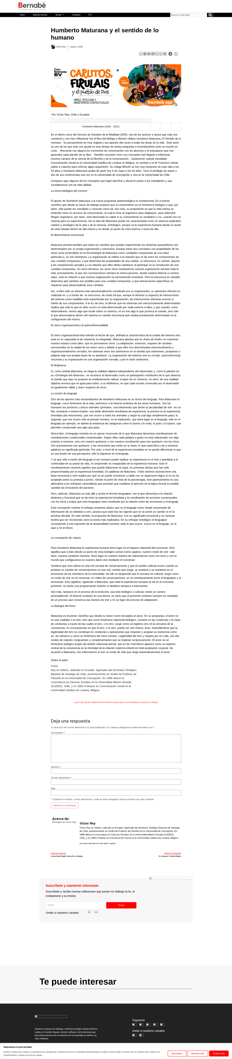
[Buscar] (210, 15)
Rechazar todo (197, 1053)
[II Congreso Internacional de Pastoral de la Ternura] (116, 85)
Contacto (76, 15)
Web (53, 788)
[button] (141, 54)
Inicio (22, 15)
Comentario (58, 733)
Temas (58, 15)
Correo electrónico (61, 778)
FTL (90, 15)
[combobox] (188, 15)
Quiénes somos (40, 15)
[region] (116, 1051)
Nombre (56, 767)
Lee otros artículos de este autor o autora (97, 843)
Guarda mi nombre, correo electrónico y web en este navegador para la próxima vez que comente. (103, 799)
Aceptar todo (219, 1053)
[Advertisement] (116, 947)
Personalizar (177, 1053)
